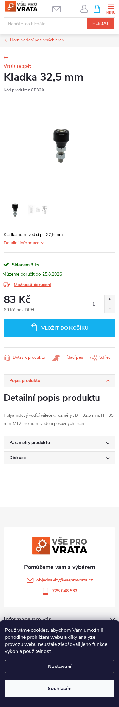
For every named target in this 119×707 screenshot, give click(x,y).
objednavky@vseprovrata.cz (64, 580)
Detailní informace (21, 243)
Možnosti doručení (32, 285)
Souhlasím (60, 688)
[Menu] (110, 8)
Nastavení (59, 666)
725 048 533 (64, 591)
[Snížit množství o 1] (109, 308)
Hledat (100, 23)
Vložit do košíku (65, 328)
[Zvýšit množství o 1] (109, 299)
